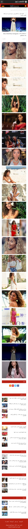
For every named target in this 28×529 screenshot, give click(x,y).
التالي (4, 38)
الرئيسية (21, 521)
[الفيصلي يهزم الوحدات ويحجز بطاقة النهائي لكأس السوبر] (4, 514)
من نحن (16, 521)
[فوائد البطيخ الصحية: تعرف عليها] (4, 434)
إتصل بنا (7, 521)
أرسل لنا (11, 521)
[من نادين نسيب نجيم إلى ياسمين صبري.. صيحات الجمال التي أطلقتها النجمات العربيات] (4, 445)
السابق (24, 38)
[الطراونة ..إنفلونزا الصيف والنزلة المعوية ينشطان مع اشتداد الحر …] (4, 428)
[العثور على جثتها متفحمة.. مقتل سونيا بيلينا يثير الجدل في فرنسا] (4, 491)
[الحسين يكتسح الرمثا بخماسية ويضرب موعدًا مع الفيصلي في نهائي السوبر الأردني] (4, 503)
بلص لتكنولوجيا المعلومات (13, 526)
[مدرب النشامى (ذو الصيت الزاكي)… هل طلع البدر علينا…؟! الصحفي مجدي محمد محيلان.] (4, 508)
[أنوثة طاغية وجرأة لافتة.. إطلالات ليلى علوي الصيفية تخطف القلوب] (4, 400)
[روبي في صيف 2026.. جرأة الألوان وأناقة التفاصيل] (4, 416)
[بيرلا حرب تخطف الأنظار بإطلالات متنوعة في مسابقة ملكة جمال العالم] (4, 411)
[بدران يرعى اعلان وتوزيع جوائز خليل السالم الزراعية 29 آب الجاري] (4, 457)
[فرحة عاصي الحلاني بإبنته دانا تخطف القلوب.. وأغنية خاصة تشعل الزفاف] (4, 480)
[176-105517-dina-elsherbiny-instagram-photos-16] (14, 50)
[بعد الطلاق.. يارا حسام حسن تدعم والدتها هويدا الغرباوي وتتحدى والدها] (4, 485)
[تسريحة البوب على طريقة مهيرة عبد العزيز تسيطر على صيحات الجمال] (4, 439)
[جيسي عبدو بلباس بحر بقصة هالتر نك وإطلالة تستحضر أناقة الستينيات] (4, 405)
